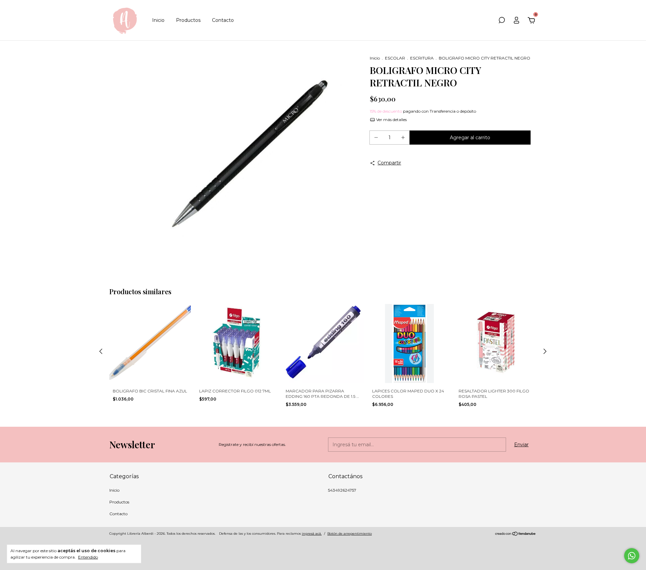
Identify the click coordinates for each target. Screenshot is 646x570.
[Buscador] (501, 21)
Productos (188, 20)
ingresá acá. (312, 533)
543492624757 (342, 490)
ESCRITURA (422, 58)
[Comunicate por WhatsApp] (631, 555)
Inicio (158, 20)
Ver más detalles (391, 119)
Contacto (223, 20)
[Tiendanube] (516, 534)
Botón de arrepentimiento (349, 533)
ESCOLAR (395, 58)
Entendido (88, 557)
